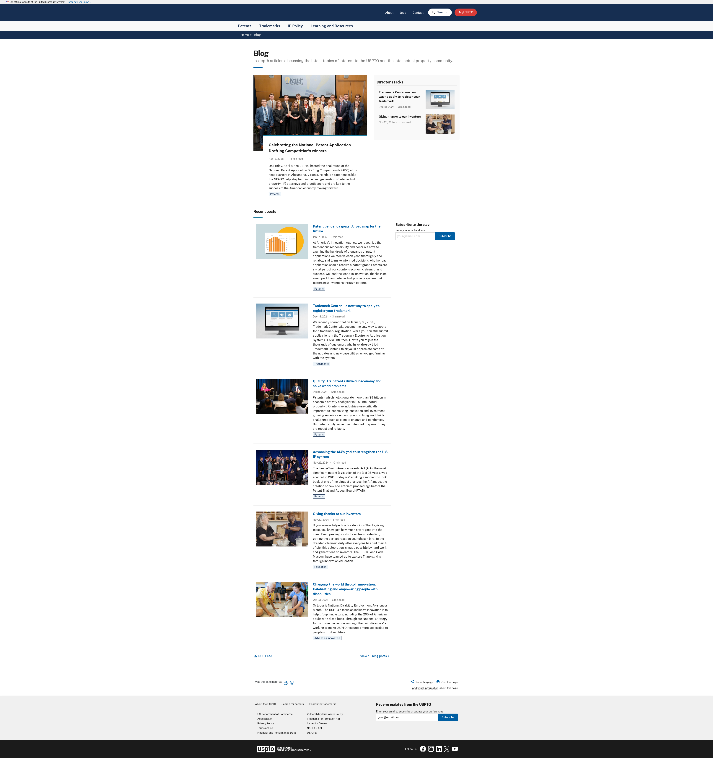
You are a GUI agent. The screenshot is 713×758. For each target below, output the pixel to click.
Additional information (425, 688)
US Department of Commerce (275, 714)
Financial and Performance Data (276, 732)
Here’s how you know (79, 2)
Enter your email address (410, 230)
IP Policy (295, 26)
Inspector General (317, 723)
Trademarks (269, 26)
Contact (418, 12)
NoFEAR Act (314, 728)
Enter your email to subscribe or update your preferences (409, 711)
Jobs (403, 12)
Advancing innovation (327, 638)
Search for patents (292, 704)
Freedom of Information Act (323, 718)
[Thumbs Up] (286, 682)
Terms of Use (265, 728)
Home (245, 35)
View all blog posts (373, 656)
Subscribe (448, 717)
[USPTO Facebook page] (422, 750)
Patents (244, 26)
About (389, 12)
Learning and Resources (332, 26)
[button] (421, 682)
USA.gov (312, 732)
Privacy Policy (265, 723)
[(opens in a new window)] (430, 750)
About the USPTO (265, 704)
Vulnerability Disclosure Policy (325, 714)
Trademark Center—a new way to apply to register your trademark (399, 97)
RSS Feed (265, 656)
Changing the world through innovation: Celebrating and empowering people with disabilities (345, 589)
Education (320, 566)
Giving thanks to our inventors (400, 116)
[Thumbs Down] (292, 682)
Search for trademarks (322, 704)
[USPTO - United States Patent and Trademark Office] (283, 751)
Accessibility (264, 718)
